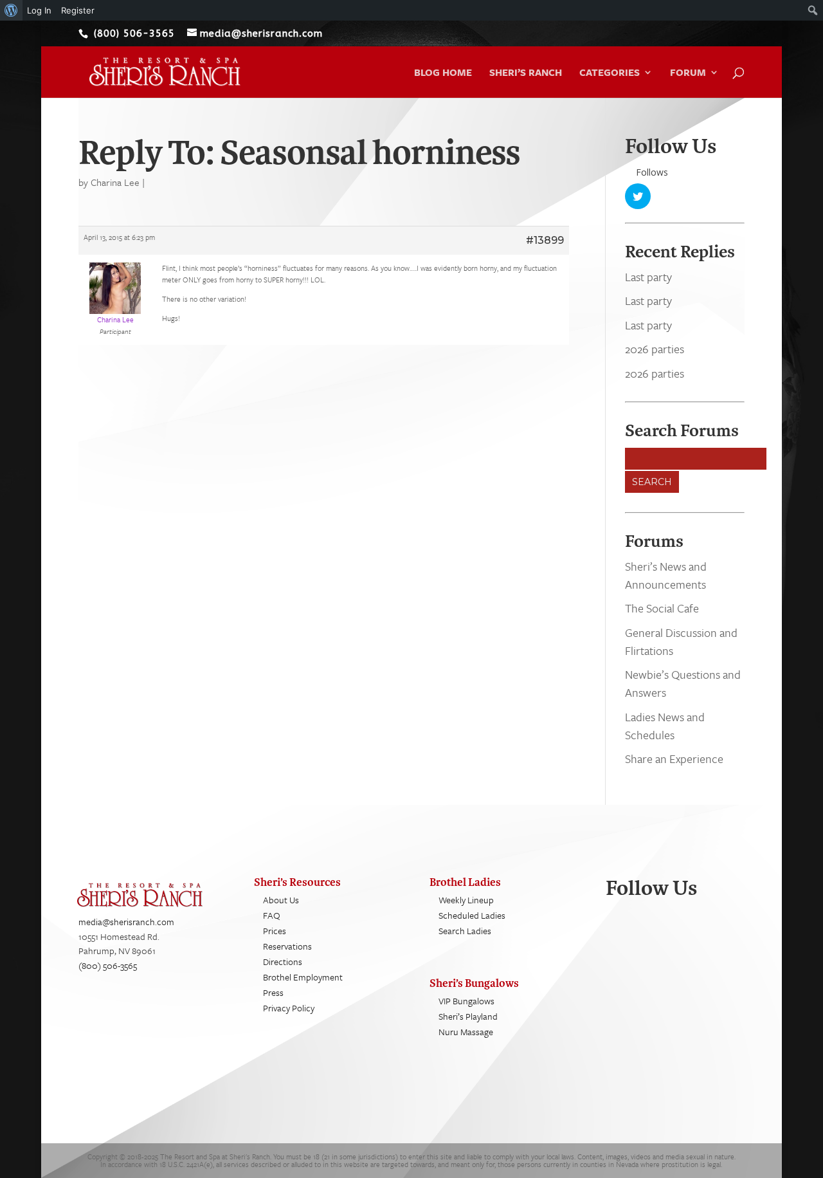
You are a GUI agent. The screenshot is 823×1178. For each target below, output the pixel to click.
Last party (648, 276)
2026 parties (654, 348)
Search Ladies (465, 930)
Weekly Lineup (466, 900)
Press (273, 992)
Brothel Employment (303, 977)
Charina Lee (115, 182)
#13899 (545, 240)
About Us (281, 900)
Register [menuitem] (78, 10)
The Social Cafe (662, 608)
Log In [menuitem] (39, 10)
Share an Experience (674, 758)
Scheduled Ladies (472, 915)
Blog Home (443, 73)
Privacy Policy (288, 1008)
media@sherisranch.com (126, 921)
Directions (282, 961)
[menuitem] (11, 10)
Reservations (287, 946)
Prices (274, 930)
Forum (688, 73)
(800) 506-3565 (107, 965)
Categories (609, 73)
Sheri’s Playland (468, 1016)
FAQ (271, 915)
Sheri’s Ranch (525, 73)
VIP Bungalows (466, 1001)
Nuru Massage (466, 1031)
